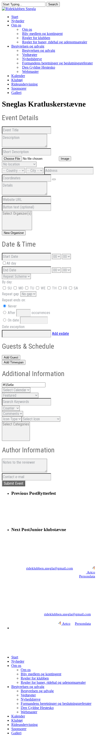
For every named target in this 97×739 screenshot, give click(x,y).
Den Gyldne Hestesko (37, 708)
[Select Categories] (16, 424)
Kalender (18, 716)
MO (20, 288)
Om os (16, 666)
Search (53, 4)
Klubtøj (17, 720)
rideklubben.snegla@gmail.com (49, 568)
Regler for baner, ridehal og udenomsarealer (53, 682)
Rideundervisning (24, 725)
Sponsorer (18, 729)
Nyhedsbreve (30, 699)
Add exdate (60, 333)
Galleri (16, 733)
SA (75, 288)
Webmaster (29, 712)
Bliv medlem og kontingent (41, 674)
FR (65, 288)
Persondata (87, 576)
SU (9, 288)
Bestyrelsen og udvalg (27, 687)
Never (12, 306)
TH (54, 288)
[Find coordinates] (54, 179)
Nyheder (17, 661)
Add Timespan (14, 362)
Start (14, 657)
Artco (90, 572)
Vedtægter (28, 695)
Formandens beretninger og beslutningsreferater (56, 704)
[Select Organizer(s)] (17, 213)
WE (43, 288)
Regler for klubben (35, 678)
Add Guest (11, 357)
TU (32, 288)
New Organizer (14, 233)
